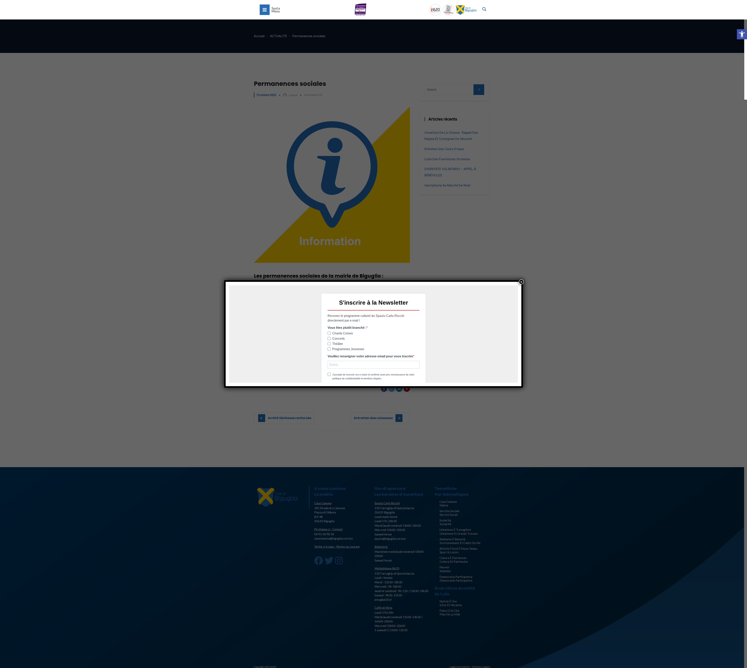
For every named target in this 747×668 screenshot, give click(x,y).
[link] (742, 34)
